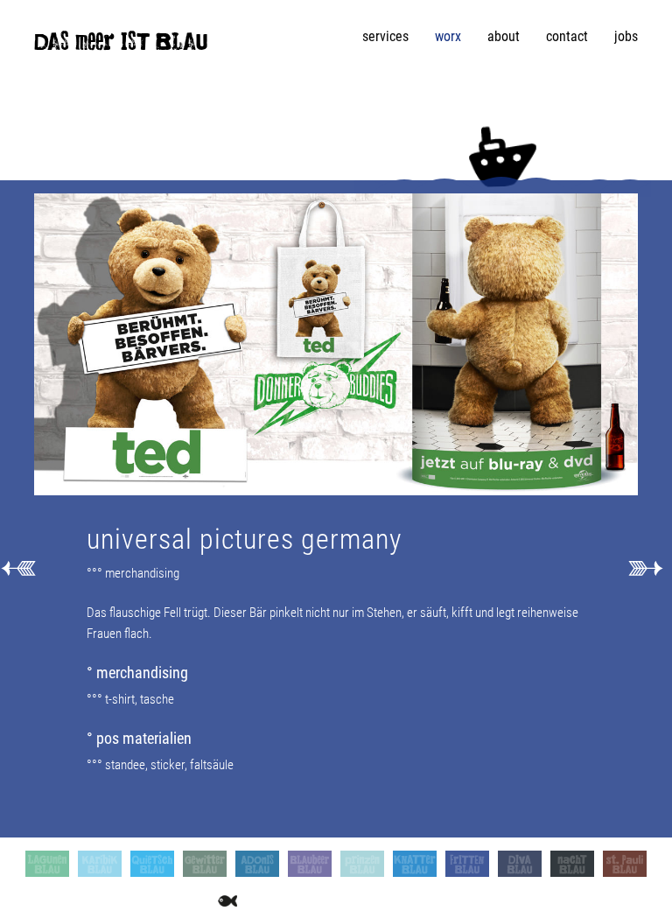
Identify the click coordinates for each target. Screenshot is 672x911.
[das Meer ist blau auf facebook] (40, 900)
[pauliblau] (624, 863)
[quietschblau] (152, 863)
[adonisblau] (257, 863)
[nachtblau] (572, 863)
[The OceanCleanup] (141, 900)
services (385, 36)
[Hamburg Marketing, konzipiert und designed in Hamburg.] (645, 567)
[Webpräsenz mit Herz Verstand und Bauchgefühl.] (18, 567)
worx (448, 36)
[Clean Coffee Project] (167, 900)
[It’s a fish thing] (227, 900)
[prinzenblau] (362, 863)
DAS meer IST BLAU (120, 45)
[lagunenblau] (47, 863)
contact (567, 36)
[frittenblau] (467, 863)
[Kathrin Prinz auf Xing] (65, 900)
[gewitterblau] (204, 863)
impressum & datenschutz (321, 900)
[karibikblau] (100, 863)
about (503, 36)
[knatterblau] (414, 863)
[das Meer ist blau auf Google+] (89, 900)
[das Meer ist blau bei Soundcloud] (196, 900)
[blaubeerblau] (310, 863)
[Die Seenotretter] (115, 900)
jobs (626, 36)
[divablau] (520, 863)
